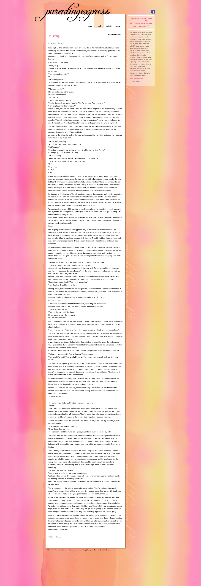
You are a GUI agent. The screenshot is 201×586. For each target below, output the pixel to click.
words (99, 26)
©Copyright (51, 550)
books (118, 26)
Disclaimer (72, 550)
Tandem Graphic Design (102, 550)
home (90, 26)
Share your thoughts (136, 78)
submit (108, 26)
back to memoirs (114, 34)
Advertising (81, 550)
